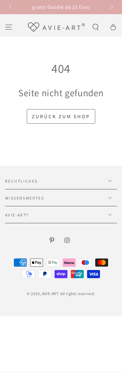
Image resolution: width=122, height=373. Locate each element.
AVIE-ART (50, 293)
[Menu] (9, 27)
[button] (95, 27)
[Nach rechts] (111, 7)
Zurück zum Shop (61, 116)
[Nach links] (11, 7)
